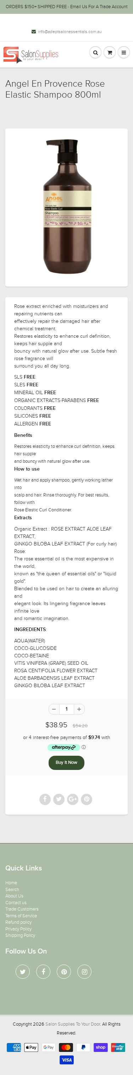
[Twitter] (23, 972)
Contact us (16, 903)
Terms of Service (21, 916)
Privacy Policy (18, 929)
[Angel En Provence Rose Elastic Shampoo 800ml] (66, 207)
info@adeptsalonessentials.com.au (69, 31)
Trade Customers (22, 909)
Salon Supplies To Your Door (72, 1024)
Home (11, 883)
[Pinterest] (64, 972)
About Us (14, 896)
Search (12, 889)
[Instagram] (84, 972)
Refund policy (18, 922)
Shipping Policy (20, 935)
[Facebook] (43, 972)
